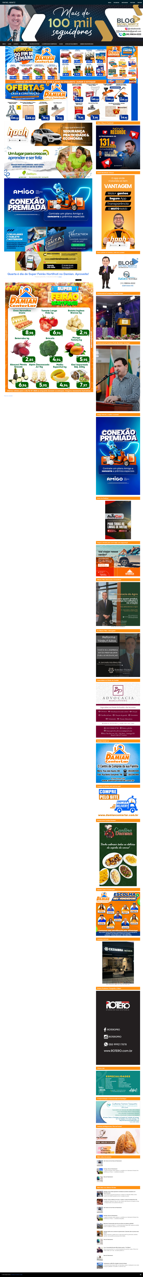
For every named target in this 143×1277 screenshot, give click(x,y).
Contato (16, 44)
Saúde (61, 44)
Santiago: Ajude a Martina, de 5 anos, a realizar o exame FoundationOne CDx (120, 1199)
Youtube (132, 2)
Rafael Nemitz (8, 2)
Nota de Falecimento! (108, 1176)
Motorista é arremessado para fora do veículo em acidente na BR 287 (118, 1223)
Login (9, 44)
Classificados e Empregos (49, 44)
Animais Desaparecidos (86, 44)
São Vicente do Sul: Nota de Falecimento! (113, 1160)
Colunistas (24, 44)
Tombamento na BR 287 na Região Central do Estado (115, 1263)
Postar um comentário (8, 395)
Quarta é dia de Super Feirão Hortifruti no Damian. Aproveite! (48, 274)
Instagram (125, 2)
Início (109, 2)
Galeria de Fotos (34, 44)
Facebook (116, 2)
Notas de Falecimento (71, 44)
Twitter (139, 2)
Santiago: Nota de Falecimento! (110, 1168)
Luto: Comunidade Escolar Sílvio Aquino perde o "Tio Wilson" (117, 1247)
